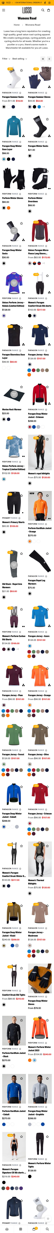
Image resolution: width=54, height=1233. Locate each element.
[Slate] (16, 1188)
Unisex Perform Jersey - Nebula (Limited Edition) (13, 304)
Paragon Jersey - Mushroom (36, 934)
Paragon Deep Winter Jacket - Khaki (12, 934)
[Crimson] (33, 370)
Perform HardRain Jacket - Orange (40, 530)
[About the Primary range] (19, 518)
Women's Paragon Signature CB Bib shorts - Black (13, 1171)
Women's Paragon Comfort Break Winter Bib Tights (14, 874)
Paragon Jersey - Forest (13, 754)
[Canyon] (8, 1188)
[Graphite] (38, 427)
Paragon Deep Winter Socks (12, 252)
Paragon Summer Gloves (39, 97)
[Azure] (29, 370)
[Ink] (12, 1188)
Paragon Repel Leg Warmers (36, 582)
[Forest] (38, 370)
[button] (48, 10)
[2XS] (34, 541)
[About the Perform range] (20, 194)
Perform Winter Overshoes (35, 200)
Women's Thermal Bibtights (36, 882)
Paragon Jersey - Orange (39, 695)
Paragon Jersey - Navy (38, 354)
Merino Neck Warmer (11, 409)
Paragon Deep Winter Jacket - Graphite (37, 1113)
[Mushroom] (42, 370)
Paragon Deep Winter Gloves (37, 1002)
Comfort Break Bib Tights (13, 994)
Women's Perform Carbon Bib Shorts (13, 638)
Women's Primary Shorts (13, 522)
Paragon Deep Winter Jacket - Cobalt (12, 815)
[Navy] (42, 652)
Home (17, 25)
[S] (43, 427)
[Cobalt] (34, 427)
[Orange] (29, 375)
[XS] (8, 827)
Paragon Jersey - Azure (38, 636)
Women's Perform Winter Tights (39, 1165)
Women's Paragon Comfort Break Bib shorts (39, 304)
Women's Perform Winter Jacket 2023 (39, 1049)
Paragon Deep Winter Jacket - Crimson (37, 415)
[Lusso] (27, 10)
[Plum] (33, 656)
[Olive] (47, 370)
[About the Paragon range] (20, 93)
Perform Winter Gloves (12, 198)
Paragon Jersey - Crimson (40, 813)
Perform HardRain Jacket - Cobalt (14, 1113)
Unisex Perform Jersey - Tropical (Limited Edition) (13, 468)
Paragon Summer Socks (13, 97)
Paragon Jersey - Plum (12, 695)
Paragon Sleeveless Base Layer (13, 356)
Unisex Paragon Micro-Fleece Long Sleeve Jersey (38, 252)
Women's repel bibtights (39, 473)
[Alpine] (3, 1188)
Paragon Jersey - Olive (38, 754)
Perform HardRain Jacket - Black (14, 1055)
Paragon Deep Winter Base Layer (12, 148)
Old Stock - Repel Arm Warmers (12, 586)
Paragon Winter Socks (38, 146)
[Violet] (21, 1188)
